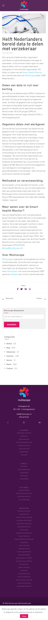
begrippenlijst (24, 452)
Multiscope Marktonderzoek (20, 603)
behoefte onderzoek (24, 511)
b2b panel (24, 466)
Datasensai (10, 352)
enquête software (24, 490)
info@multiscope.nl (24, 414)
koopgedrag (24, 542)
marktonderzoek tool (24, 496)
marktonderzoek (24, 439)
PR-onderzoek (24, 564)
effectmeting (24, 530)
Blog (8, 347)
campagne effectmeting (24, 520)
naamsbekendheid (24, 555)
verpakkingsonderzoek (24, 586)
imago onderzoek (24, 536)
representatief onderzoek (24, 580)
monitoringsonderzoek (24, 552)
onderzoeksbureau (24, 445)
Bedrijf (9, 343)
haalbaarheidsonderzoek (24, 533)
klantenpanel (24, 472)
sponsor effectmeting (24, 583)
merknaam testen (24, 548)
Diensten (10, 356)
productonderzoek (24, 573)
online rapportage (24, 499)
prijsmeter (24, 570)
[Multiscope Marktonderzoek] (24, 394)
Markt (8, 364)
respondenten (24, 479)
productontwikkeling (24, 577)
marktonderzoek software (24, 493)
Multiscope (30, 75)
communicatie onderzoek (24, 517)
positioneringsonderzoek (24, 561)
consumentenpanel (24, 469)
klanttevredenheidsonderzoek (24, 539)
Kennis (9, 360)
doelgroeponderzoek (24, 527)
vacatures (24, 455)
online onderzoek (24, 448)
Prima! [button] (24, 616)
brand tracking (24, 514)
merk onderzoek (24, 545)
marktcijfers (12, 271)
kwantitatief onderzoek (24, 433)
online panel (24, 476)
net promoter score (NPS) (24, 558)
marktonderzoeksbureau (24, 442)
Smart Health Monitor (32, 72)
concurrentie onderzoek (24, 523)
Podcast (9, 368)
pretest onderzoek (24, 567)
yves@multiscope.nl (13, 248)
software (14, 274)
